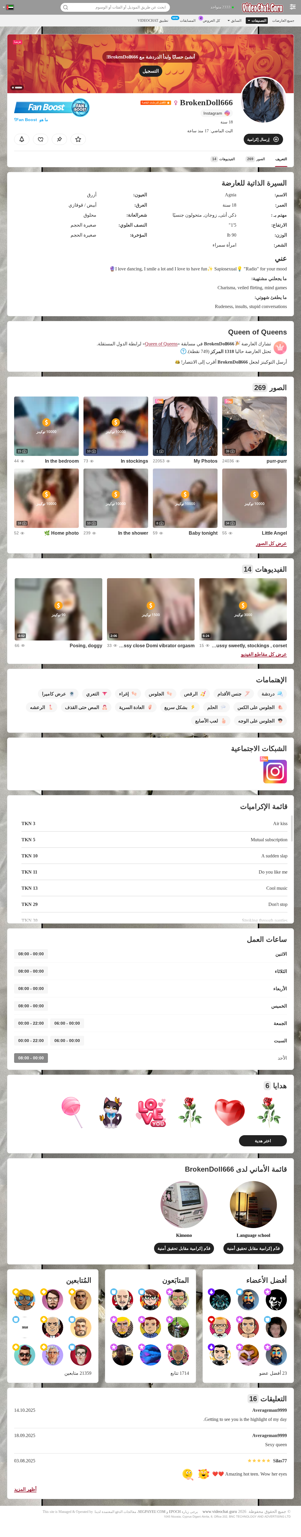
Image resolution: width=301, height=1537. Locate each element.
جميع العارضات (283, 21)
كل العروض (211, 21)
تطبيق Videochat (153, 21)
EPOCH (175, 1512)
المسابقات (187, 21)
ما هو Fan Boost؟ (31, 119)
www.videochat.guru (220, 1511)
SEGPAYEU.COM (151, 1512)
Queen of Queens (161, 343)
